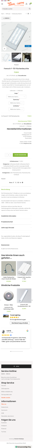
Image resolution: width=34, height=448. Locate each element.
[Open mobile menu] (2, 4)
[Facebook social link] (14, 182)
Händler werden (5, 397)
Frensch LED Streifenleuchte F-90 (24, 305)
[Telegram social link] (22, 182)
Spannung (16, 99)
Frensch (16, 64)
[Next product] (30, 14)
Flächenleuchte (26, 172)
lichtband (16, 174)
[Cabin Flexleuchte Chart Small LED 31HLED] (8, 268)
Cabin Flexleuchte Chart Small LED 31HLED (8, 278)
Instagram (4, 425)
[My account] (26, 4)
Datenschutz (4, 407)
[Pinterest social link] (18, 182)
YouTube (3, 431)
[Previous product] (26, 14)
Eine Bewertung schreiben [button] (20, 323)
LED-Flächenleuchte (15, 172)
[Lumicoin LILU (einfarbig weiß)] (8, 295)
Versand (3, 385)
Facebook (4, 422)
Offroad (8, 13)
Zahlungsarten (5, 388)
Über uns (3, 404)
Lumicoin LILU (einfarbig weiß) (8, 308)
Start (2, 13)
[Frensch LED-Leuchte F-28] (24, 268)
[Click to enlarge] (5, 49)
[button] (3, 37)
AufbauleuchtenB (14, 164)
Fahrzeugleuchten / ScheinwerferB (11, 168)
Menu (17, 366)
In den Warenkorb (20, 155)
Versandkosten (22, 75)
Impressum (4, 410)
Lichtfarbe (16, 106)
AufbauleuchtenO (17, 13)
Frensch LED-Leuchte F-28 (24, 278)
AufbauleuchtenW (8, 166)
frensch (3, 178)
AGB (2, 413)
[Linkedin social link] (20, 182)
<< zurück (6, 18)
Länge (16, 93)
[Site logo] (15, 4)
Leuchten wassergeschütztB (21, 166)
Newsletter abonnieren (7, 416)
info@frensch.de (27, 143)
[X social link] (16, 182)
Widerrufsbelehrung (6, 391)
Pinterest (3, 428)
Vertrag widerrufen (6, 394)
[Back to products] (28, 14)
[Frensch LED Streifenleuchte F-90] (24, 295)
